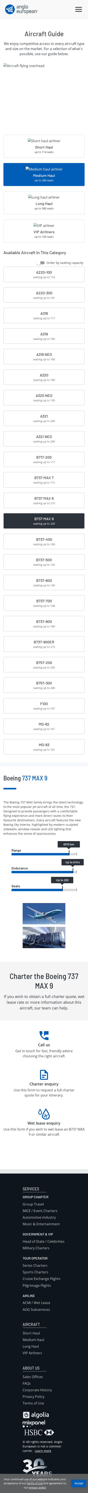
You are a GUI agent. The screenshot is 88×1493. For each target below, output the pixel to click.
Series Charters (35, 1265)
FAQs (27, 1383)
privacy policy (37, 1487)
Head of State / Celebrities (44, 1241)
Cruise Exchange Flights (41, 1278)
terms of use (35, 1483)
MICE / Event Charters (40, 1210)
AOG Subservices (36, 1309)
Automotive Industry (39, 1217)
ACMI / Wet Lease (36, 1302)
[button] (78, 9)
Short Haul (31, 1333)
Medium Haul (33, 1339)
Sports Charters (35, 1272)
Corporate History (37, 1390)
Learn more (43, 1451)
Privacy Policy (33, 1396)
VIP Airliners (32, 1353)
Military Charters (36, 1248)
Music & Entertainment (41, 1224)
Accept (79, 1483)
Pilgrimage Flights (37, 1285)
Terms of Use (33, 1403)
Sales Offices (33, 1376)
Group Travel (33, 1204)
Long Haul (31, 1346)
